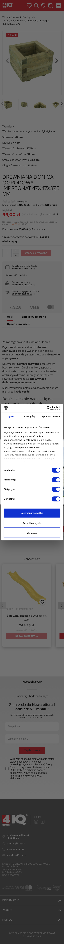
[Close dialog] (63, 441)
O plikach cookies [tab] (50, 416)
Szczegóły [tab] (29, 416)
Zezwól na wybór (32, 523)
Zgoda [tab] (10, 416)
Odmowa (32, 533)
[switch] (56, 479)
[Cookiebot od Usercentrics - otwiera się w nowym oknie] (46, 408)
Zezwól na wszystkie (32, 513)
